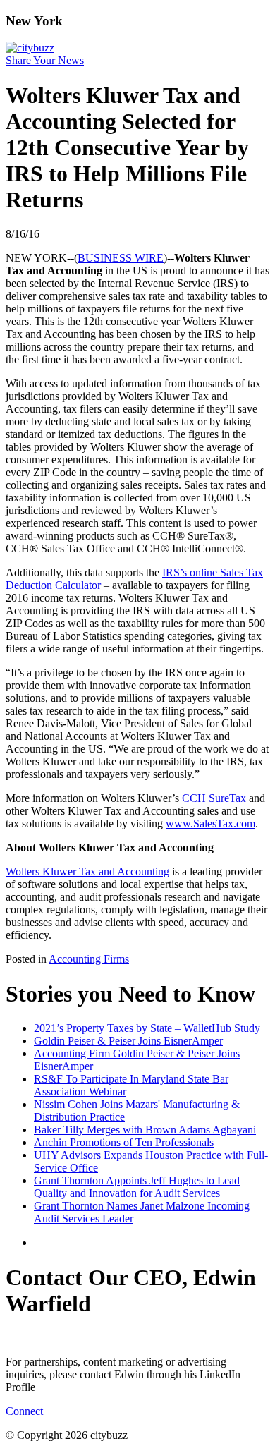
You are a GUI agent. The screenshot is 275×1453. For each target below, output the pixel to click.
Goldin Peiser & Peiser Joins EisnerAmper (128, 1041)
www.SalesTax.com (210, 823)
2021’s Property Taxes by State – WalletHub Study (147, 1028)
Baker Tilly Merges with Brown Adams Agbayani (145, 1130)
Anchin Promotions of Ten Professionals (124, 1142)
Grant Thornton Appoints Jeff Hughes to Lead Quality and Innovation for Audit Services (137, 1186)
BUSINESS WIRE (121, 258)
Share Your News (45, 60)
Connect (24, 1411)
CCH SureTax (214, 798)
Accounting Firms (89, 959)
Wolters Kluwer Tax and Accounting (87, 871)
